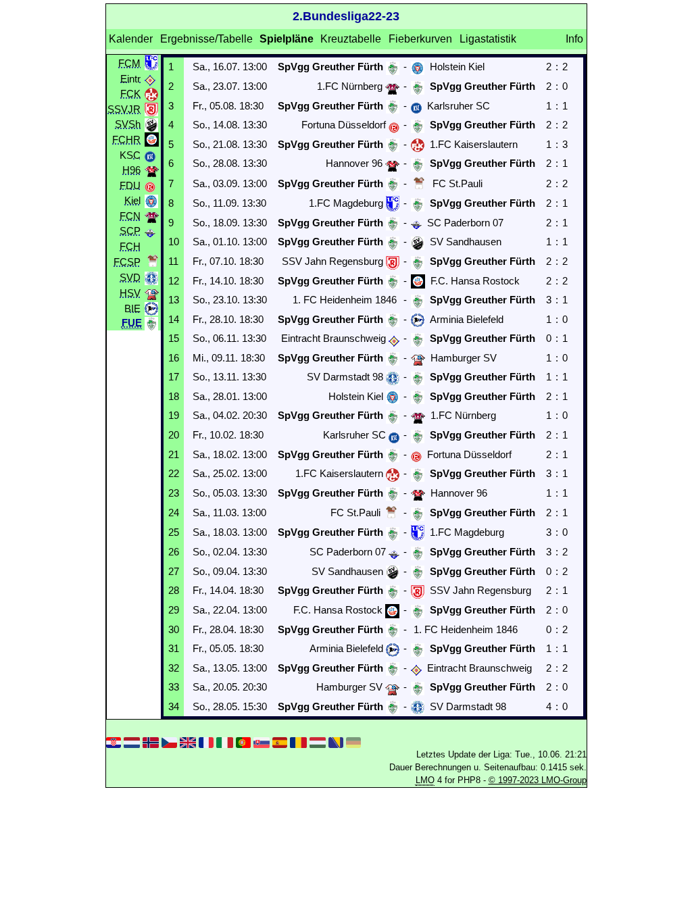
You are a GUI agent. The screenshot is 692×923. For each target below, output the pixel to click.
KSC (130, 154)
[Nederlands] (132, 742)
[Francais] (206, 742)
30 (173, 629)
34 (173, 706)
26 (173, 551)
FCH (130, 245)
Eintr (130, 78)
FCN (130, 215)
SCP (130, 230)
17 (173, 376)
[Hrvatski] (113, 742)
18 (173, 396)
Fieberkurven (420, 39)
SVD (130, 277)
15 (173, 338)
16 (173, 358)
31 (173, 648)
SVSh (128, 124)
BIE (132, 308)
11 (173, 261)
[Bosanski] (335, 742)
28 (173, 590)
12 (173, 280)
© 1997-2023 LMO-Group (538, 780)
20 (173, 435)
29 (173, 610)
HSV (130, 293)
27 (173, 571)
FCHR (126, 139)
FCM (129, 62)
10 (173, 241)
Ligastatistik (488, 39)
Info (574, 39)
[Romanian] (298, 742)
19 (173, 415)
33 (173, 687)
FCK (130, 93)
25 (173, 532)
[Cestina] (169, 742)
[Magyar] (318, 742)
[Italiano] (224, 742)
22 (173, 473)
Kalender (131, 39)
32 (173, 668)
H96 (131, 170)
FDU (130, 185)
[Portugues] (243, 742)
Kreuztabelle (350, 39)
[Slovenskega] (261, 742)
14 (173, 319)
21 (173, 454)
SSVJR (124, 108)
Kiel (132, 200)
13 (173, 299)
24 (173, 512)
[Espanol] (279, 742)
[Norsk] (151, 742)
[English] (188, 742)
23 (173, 493)
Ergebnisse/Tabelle (206, 39)
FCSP (127, 262)
